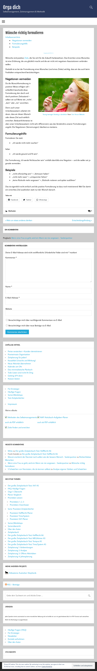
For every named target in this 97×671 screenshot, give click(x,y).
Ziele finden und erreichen (19, 427)
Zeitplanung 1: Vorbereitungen (20, 547)
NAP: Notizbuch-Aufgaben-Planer (54, 417)
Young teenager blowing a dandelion (55, 114)
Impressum (12, 404)
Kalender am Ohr (15, 366)
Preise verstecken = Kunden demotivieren (25, 351)
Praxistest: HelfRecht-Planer (21, 513)
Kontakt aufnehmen (16, 639)
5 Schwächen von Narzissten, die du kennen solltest (29, 469)
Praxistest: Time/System (19, 516)
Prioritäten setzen (15, 497)
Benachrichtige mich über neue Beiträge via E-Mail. (29, 325)
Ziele (26, 58)
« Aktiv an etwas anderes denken (18, 220)
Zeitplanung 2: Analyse (17, 550)
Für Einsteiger (13, 389)
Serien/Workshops (15, 395)
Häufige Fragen (14, 392)
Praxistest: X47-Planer (19, 519)
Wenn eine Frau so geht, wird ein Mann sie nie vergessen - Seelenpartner (41, 238)
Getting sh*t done (15, 375)
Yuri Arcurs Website (77, 114)
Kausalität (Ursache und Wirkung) (22, 360)
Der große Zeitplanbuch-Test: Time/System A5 (27, 544)
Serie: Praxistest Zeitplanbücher (21, 509)
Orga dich (11, 7)
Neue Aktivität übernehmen (19, 363)
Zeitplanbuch (13, 532)
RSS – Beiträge (13, 584)
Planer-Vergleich (14, 494)
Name (8, 286)
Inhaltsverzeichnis (12, 37)
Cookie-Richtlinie (47, 666)
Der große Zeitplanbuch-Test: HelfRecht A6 (33, 451)
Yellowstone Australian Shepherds (22, 573)
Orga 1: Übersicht (15, 491)
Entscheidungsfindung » (82, 220)
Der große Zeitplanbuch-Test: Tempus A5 (25, 541)
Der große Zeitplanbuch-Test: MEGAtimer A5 (26, 538)
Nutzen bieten (14, 378)
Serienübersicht (14, 526)
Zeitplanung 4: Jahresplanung (20, 556)
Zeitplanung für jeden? (17, 357)
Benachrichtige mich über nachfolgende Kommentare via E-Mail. (35, 320)
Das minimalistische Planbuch (20, 369)
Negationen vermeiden (22, 40)
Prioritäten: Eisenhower (19, 505)
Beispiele (16, 47)
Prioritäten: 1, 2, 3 (17, 501)
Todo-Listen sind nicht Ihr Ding (20, 372)
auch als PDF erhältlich (14, 422)
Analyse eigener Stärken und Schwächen (70, 469)
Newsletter (12, 636)
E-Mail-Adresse (12, 298)
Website (8, 309)
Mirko (10, 451)
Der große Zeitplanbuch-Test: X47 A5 (23, 485)
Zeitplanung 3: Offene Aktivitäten (22, 553)
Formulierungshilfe (20, 43)
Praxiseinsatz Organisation (19, 354)
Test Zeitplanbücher (16, 398)
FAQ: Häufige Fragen (16, 488)
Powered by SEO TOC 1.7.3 (48, 53)
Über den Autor (14, 529)
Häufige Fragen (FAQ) (17, 630)
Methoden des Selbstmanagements (22, 417)
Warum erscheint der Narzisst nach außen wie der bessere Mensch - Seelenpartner (42, 457)
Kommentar (11, 257)
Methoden (12, 211)
